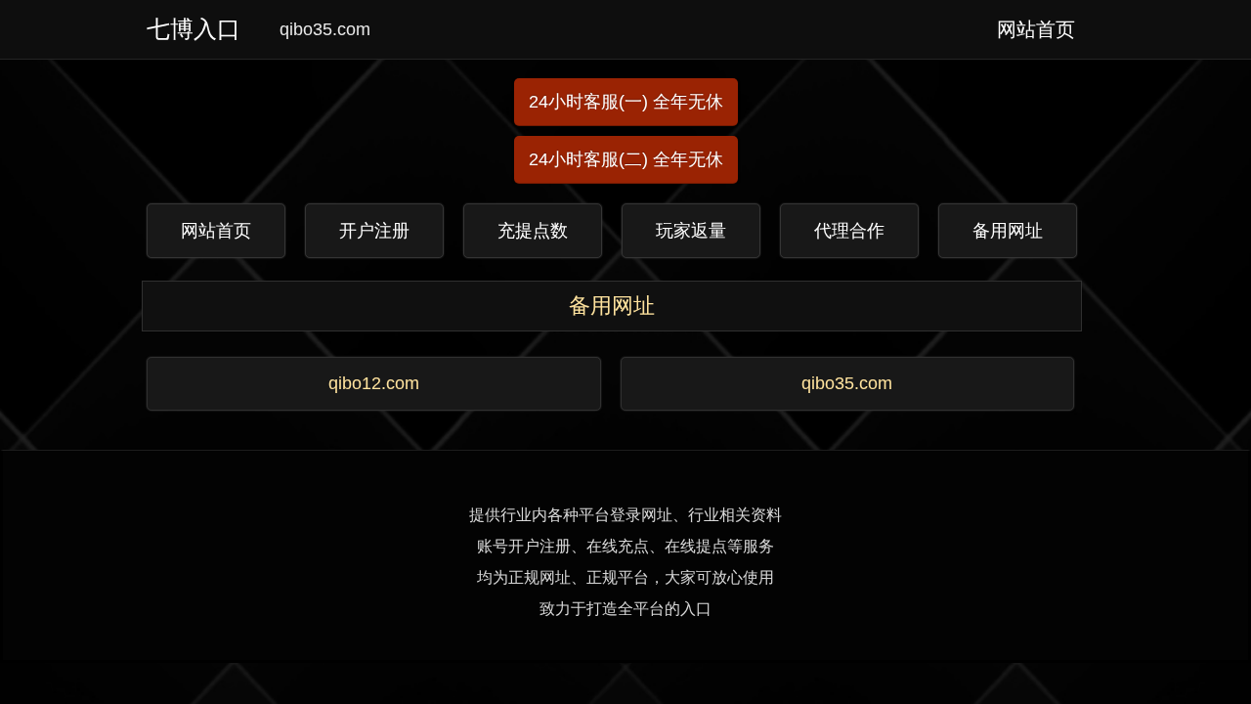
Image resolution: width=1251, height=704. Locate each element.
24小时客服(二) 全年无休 (626, 159)
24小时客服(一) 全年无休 (626, 101)
